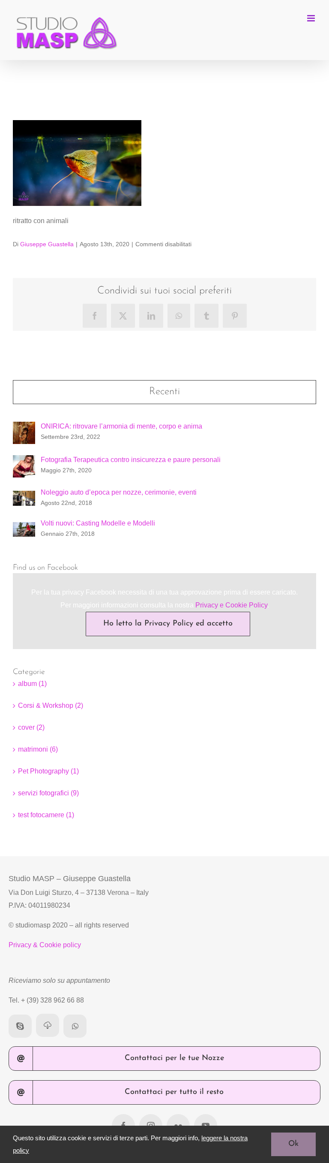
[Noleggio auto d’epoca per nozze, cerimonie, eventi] (24, 497)
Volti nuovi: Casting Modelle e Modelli (98, 523)
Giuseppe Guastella (47, 244)
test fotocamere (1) (46, 815)
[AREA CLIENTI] (47, 1025)
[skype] (20, 1026)
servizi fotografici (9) (48, 793)
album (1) (32, 683)
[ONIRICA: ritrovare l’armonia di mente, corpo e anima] (24, 428)
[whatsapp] (75, 1026)
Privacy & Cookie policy (45, 945)
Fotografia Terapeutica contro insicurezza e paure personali (131, 459)
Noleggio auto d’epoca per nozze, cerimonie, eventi (119, 492)
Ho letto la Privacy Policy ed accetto (168, 624)
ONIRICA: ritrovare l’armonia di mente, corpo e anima (121, 426)
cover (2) (31, 727)
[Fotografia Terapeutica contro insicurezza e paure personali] (24, 461)
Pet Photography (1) (48, 771)
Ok (293, 1144)
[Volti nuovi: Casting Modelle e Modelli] (24, 528)
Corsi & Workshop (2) (50, 705)
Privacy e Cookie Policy (231, 605)
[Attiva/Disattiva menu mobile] (311, 18)
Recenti (164, 392)
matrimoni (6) (38, 749)
